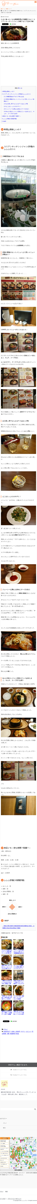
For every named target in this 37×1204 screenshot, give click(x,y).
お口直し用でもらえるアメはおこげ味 (16, 103)
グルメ (5, 1029)
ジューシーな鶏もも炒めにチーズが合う (16, 109)
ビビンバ (28, 1031)
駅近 (17, 1033)
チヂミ (23, 1031)
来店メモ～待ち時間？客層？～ (11, 116)
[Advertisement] (15, 71)
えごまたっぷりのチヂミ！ (12, 106)
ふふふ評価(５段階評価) (9, 118)
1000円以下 (7, 1031)
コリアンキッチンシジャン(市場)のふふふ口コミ (16, 94)
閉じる (20, 88)
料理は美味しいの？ (8, 91)
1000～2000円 (15, 1031)
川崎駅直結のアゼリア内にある (14, 96)
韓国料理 (13, 1033)
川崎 (8, 1033)
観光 (4, 1127)
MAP (4, 121)
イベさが (3, 1198)
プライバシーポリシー (14, 1198)
